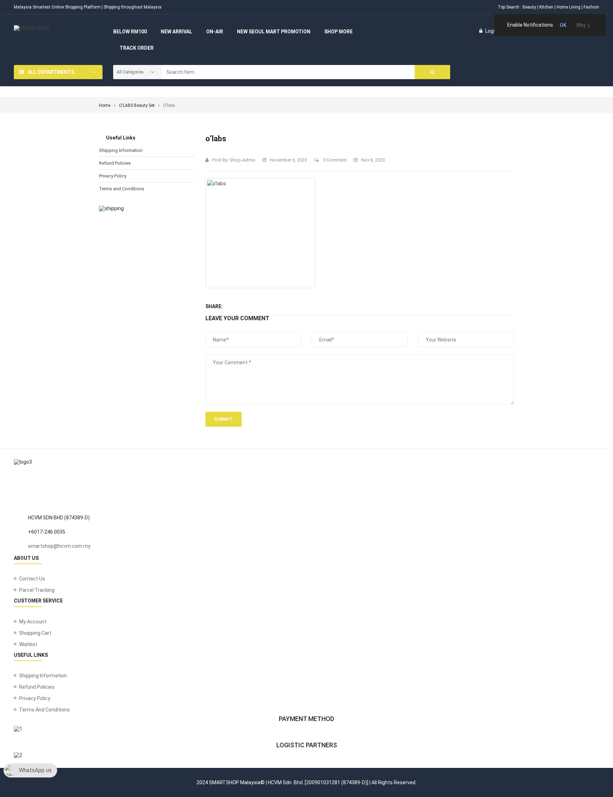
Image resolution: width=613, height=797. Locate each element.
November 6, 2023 (288, 160)
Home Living (568, 7)
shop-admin (242, 160)
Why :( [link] (583, 25)
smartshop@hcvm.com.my (59, 546)
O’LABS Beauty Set (137, 105)
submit (223, 419)
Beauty (529, 7)
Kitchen (546, 7)
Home (104, 105)
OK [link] (563, 25)
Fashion (591, 7)
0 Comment (334, 160)
